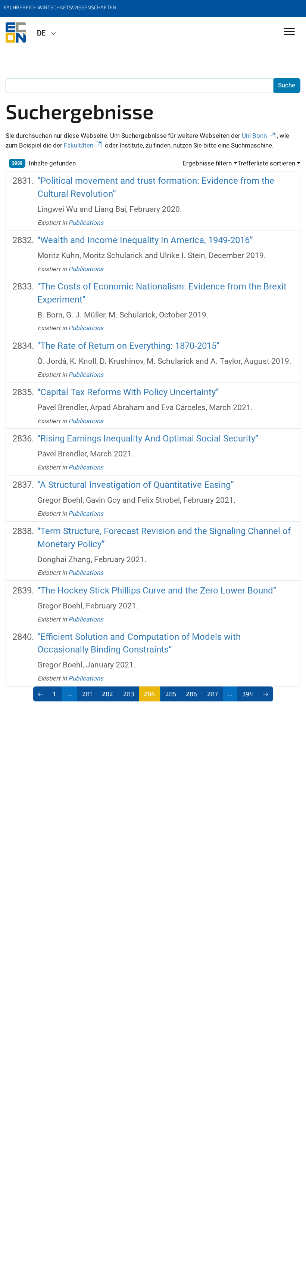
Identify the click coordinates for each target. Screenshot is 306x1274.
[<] (41, 693)
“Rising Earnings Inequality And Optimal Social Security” (148, 438)
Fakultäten (78, 145)
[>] (265, 693)
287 (212, 693)
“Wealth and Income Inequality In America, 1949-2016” (145, 240)
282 (107, 693)
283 (128, 693)
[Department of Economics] (16, 32)
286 (191, 693)
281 (87, 693)
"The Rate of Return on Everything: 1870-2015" (128, 346)
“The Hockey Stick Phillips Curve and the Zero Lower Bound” (157, 590)
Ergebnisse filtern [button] (207, 163)
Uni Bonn (254, 135)
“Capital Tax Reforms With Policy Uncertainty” (128, 392)
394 (247, 693)
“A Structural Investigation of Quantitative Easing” (135, 485)
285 (170, 693)
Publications (85, 222)
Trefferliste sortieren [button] (266, 163)
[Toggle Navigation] (289, 32)
